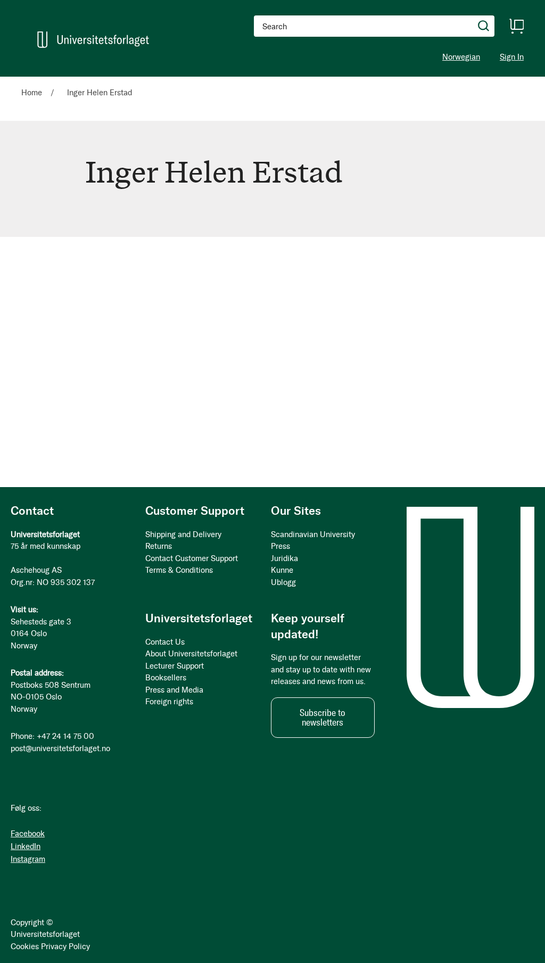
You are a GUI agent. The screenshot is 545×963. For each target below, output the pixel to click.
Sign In (512, 57)
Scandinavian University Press (313, 541)
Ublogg (283, 582)
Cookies (25, 946)
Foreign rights (169, 701)
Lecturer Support (174, 666)
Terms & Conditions (179, 570)
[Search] (483, 26)
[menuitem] (36, 81)
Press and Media (174, 690)
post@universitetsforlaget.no (60, 748)
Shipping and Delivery (183, 534)
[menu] (147, 81)
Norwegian (461, 57)
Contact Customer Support (191, 558)
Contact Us (165, 642)
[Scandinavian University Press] (93, 39)
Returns (158, 546)
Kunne (282, 570)
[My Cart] (516, 26)
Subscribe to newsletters (322, 717)
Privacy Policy (65, 946)
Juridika (284, 558)
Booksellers (165, 677)
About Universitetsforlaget (191, 654)
